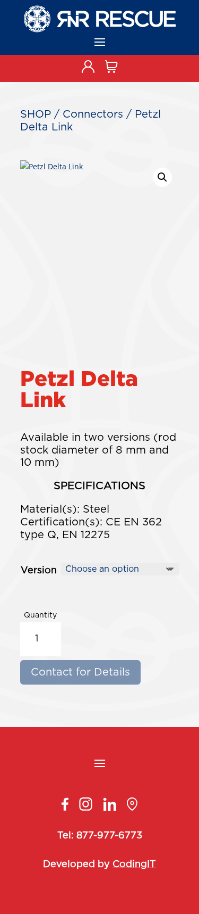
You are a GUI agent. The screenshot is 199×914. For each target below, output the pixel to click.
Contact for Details (80, 672)
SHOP (35, 114)
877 (84, 836)
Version (39, 570)
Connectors (93, 114)
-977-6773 (117, 836)
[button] (162, 177)
